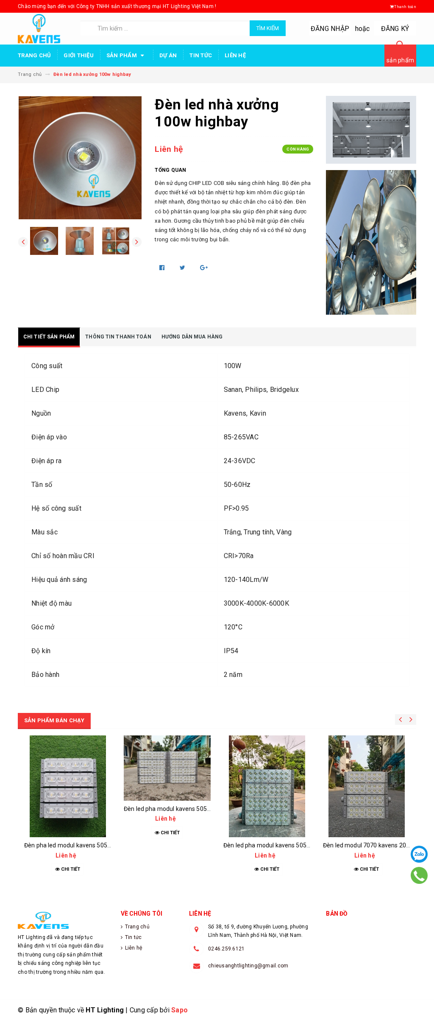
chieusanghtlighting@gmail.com (248, 966)
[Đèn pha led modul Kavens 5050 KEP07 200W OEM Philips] (67, 786)
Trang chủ (34, 55)
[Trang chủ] (46, 28)
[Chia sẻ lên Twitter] (183, 268)
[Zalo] (419, 854)
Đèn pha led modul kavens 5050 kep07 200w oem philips (101, 845)
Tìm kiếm (267, 28)
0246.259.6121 (226, 949)
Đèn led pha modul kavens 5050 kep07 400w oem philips (200, 808)
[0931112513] (419, 875)
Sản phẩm (122, 55)
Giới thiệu (79, 55)
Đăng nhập (330, 29)
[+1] (203, 268)
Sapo (179, 1010)
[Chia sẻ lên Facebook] (163, 268)
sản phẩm (400, 60)
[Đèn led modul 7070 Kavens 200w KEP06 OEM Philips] (366, 786)
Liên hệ (235, 55)
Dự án (168, 55)
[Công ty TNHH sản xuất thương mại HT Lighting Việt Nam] (63, 920)
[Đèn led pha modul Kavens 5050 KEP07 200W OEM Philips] (266, 786)
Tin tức (200, 55)
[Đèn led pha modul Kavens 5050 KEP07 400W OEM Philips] (167, 768)
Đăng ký (395, 29)
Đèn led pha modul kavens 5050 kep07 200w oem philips (300, 845)
